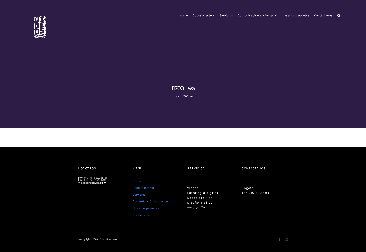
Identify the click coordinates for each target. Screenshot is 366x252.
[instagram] (286, 239)
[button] (338, 15)
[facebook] (279, 239)
